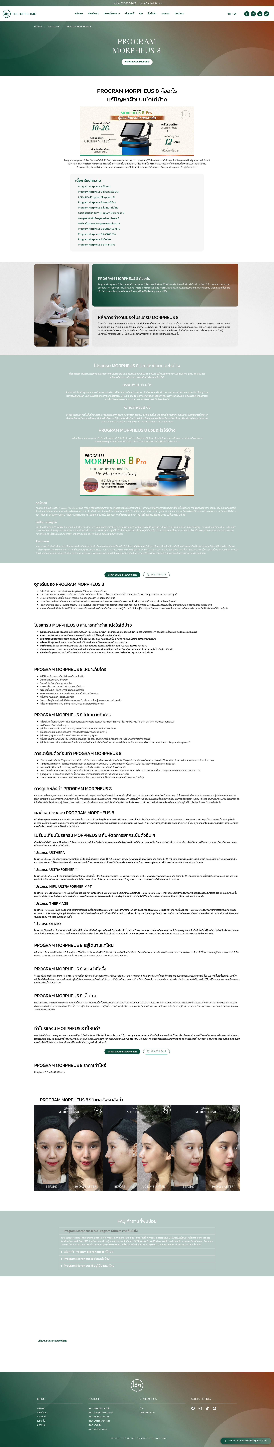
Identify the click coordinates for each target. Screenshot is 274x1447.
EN (235, 14)
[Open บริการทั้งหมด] (119, 14)
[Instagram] (253, 13)
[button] (37, 1147)
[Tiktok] (266, 13)
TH (229, 14)
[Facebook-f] (246, 13)
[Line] (259, 13)
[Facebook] (193, 1408)
